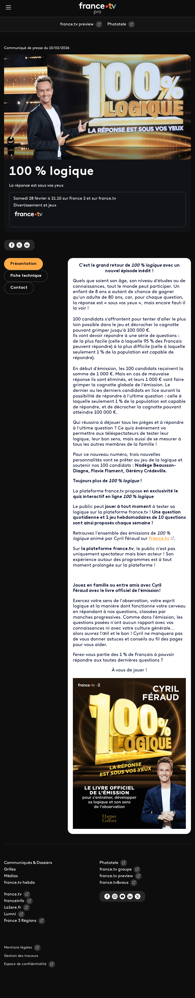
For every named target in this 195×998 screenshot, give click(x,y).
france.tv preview (77, 24)
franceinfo (14, 901)
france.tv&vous (114, 883)
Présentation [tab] (23, 264)
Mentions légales (18, 947)
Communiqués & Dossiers (28, 863)
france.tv (13, 894)
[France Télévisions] (97, 8)
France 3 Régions (20, 921)
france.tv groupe (116, 869)
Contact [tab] (18, 288)
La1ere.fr (12, 908)
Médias (11, 876)
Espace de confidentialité (25, 964)
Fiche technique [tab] (25, 276)
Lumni (10, 914)
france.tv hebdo (19, 883)
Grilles (10, 869)
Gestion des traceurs (21, 956)
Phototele (116, 24)
